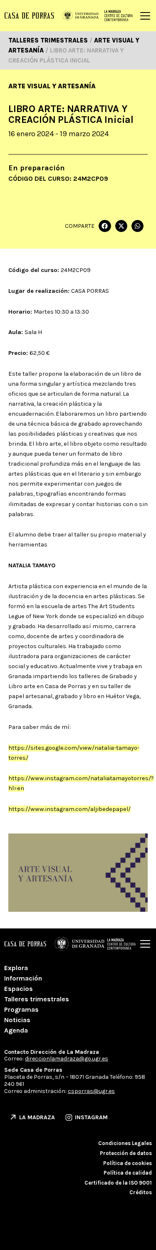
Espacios (18, 989)
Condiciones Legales (125, 1143)
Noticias (17, 1020)
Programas (21, 1009)
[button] (105, 226)
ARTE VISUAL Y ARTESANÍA (52, 86)
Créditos (140, 1192)
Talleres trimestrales (36, 999)
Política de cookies (127, 1163)
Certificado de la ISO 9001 (118, 1183)
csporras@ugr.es (91, 1091)
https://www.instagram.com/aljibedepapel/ (69, 809)
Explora (16, 968)
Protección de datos (126, 1153)
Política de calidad (128, 1173)
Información (23, 978)
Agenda (16, 1030)
